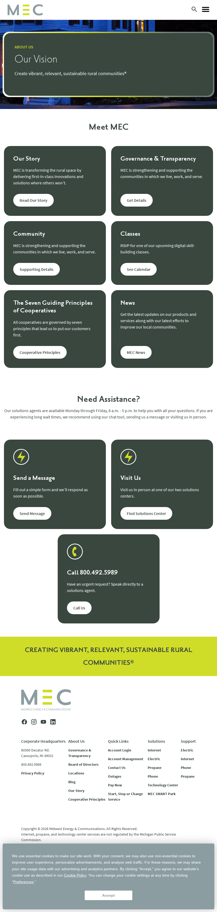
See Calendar (138, 269)
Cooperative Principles (40, 352)
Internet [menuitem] (154, 750)
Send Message (32, 513)
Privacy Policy (32, 773)
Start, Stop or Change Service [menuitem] (125, 796)
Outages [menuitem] (114, 776)
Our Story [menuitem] (76, 790)
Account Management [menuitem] (125, 758)
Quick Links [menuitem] (118, 741)
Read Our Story (33, 200)
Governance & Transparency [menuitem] (79, 753)
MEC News (136, 352)
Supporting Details (36, 269)
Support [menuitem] (188, 741)
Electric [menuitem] (154, 758)
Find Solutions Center (146, 513)
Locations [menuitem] (76, 773)
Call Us (79, 607)
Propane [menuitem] (154, 767)
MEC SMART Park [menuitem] (162, 793)
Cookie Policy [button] (75, 875)
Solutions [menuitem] (156, 741)
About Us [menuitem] (76, 741)
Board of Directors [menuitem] (83, 764)
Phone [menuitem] (153, 776)
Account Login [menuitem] (119, 750)
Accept (108, 895)
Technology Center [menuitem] (163, 785)
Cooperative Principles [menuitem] (86, 799)
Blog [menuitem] (71, 781)
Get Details (136, 200)
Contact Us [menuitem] (116, 767)
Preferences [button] (23, 882)
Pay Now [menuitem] (115, 785)
